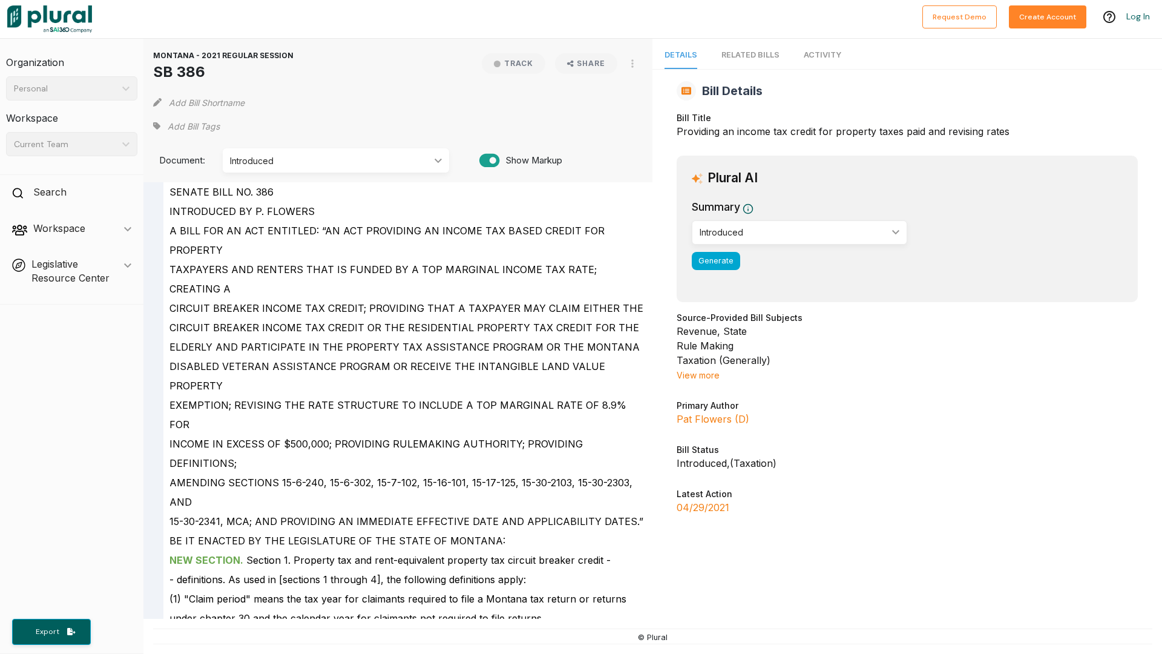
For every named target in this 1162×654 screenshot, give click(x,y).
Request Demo (959, 17)
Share (591, 63)
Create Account (1047, 17)
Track (518, 63)
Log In (1138, 16)
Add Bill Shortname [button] (207, 102)
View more (698, 375)
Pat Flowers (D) (713, 419)
